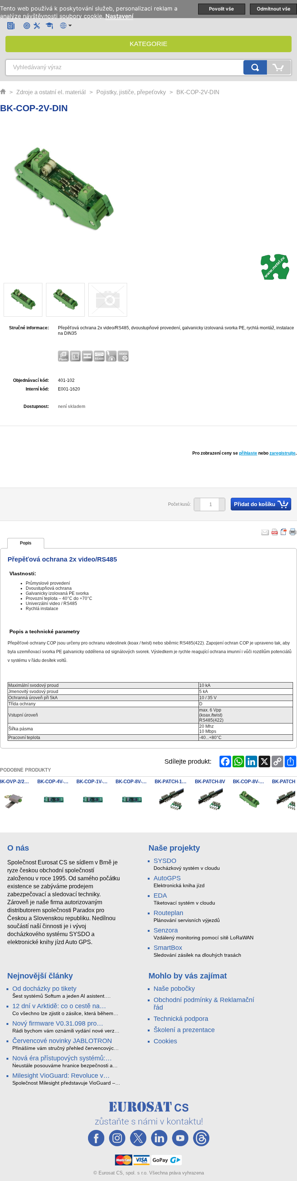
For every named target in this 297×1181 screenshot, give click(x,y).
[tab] (25, 543)
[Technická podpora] (37, 25)
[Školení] (49, 26)
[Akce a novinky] (10, 25)
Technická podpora (181, 1018)
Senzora (166, 930)
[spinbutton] (207, 504)
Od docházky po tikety (44, 988)
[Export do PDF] (275, 531)
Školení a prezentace (184, 1030)
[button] (222, 504)
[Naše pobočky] (27, 25)
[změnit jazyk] (66, 25)
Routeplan (168, 913)
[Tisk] (293, 531)
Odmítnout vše (273, 9)
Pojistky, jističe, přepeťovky (131, 92)
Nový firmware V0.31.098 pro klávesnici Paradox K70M (54, 1024)
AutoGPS (167, 878)
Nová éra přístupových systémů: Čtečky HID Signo (58, 1059)
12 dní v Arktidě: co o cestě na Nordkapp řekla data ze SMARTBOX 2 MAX (65, 1006)
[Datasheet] (284, 531)
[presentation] (26, 543)
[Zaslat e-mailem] (265, 531)
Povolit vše (221, 9)
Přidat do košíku (254, 504)
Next (287, 800)
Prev (9, 800)
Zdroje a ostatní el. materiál (51, 92)
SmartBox (168, 947)
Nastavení (119, 16)
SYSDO (165, 860)
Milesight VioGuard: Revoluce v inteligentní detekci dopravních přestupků (57, 1076)
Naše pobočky (174, 988)
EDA (160, 895)
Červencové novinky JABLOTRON (62, 1040)
